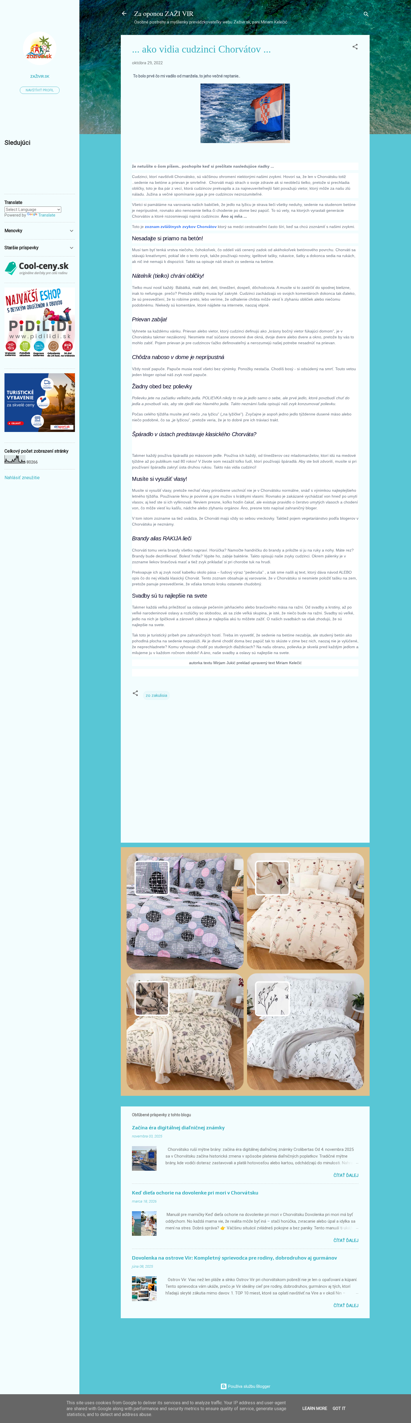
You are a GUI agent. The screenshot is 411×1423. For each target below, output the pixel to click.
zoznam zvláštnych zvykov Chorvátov (181, 226)
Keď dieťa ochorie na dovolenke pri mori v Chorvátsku (195, 1193)
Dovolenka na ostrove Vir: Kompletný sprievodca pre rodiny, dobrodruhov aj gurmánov (234, 1258)
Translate (46, 215)
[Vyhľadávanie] (366, 15)
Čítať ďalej (346, 1175)
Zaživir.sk (39, 76)
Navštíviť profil (40, 90)
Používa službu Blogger (248, 1386)
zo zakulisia (156, 695)
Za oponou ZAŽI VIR (163, 13)
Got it (339, 1408)
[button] (355, 47)
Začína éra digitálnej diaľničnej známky (178, 1127)
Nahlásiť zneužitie (22, 477)
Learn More (315, 1408)
